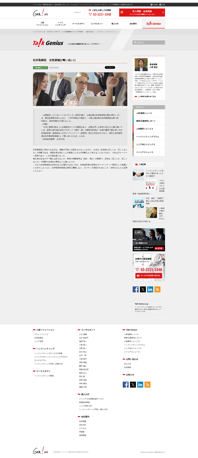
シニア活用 (38, 341)
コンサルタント (88, 330)
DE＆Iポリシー (160, 452)
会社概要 (82, 421)
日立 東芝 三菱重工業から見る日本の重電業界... (155, 201)
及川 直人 (83, 352)
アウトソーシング (41, 334)
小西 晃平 (83, 359)
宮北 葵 (82, 376)
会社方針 (82, 425)
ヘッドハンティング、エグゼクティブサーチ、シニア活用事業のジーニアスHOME (58, 31)
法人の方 (127, 364)
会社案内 (85, 416)
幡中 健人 (83, 366)
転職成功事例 (84, 402)
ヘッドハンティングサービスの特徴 (48, 353)
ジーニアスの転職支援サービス (91, 399)
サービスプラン (40, 360)
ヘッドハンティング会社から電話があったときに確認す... (155, 173)
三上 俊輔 (83, 334)
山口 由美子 (83, 338)
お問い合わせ (132, 359)
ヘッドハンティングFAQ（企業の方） (49, 364)
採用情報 (82, 435)
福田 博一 (83, 341)
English (155, 4)
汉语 (163, 4)
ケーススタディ (43, 371)
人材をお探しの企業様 (101, 10)
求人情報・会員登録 (142, 12)
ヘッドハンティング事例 (44, 376)
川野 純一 (83, 348)
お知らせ (78, 12)
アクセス (82, 428)
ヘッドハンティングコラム (147, 136)
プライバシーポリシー (147, 452)
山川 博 (82, 355)
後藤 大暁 (83, 387)
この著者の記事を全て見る (147, 96)
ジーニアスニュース (144, 152)
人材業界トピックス (144, 129)
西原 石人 (83, 373)
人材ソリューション (45, 330)
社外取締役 (38, 338)
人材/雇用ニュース (40, 68)
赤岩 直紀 (83, 380)
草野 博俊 (83, 362)
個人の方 (85, 394)
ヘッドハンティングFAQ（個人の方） (94, 409)
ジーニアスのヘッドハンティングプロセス (51, 357)
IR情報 (81, 432)
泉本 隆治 (83, 383)
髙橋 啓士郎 (83, 369)
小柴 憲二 (83, 345)
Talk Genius (89, 31)
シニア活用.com (85, 406)
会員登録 (127, 367)
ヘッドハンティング (45, 348)
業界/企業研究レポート (146, 121)
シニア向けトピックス (145, 144)
